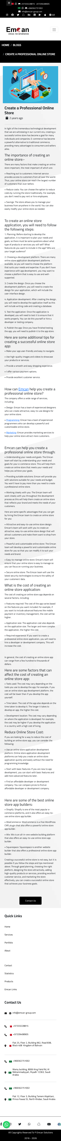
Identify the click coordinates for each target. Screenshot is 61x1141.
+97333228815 (28, 4)
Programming (12, 420)
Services (9, 934)
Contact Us (30, 901)
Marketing (11, 432)
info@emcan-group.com (32, 11)
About (7, 950)
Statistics (9, 973)
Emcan (23, 389)
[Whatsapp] (6, 1124)
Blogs (17, 45)
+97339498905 (43, 4)
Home (5, 45)
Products (9, 981)
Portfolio (9, 942)
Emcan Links (11, 989)
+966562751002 (35, 8)
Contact (8, 965)
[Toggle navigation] (54, 30)
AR (53, 15)
